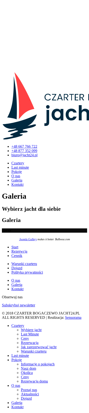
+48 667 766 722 (24, 146)
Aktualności (30, 394)
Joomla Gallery (28, 239)
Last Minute (30, 334)
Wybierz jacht (31, 330)
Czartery (17, 163)
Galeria (16, 180)
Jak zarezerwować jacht (38, 347)
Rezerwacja (29, 343)
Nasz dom (28, 368)
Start (14, 247)
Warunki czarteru (24, 264)
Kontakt (17, 184)
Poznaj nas (29, 390)
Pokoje (16, 172)
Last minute (20, 167)
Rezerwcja (19, 251)
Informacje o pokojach (38, 364)
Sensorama (73, 317)
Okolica (27, 373)
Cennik (16, 256)
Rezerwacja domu (34, 381)
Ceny (25, 338)
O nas (15, 176)
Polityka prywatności (27, 272)
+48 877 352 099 (24, 151)
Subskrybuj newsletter (18, 305)
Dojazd (16, 268)
